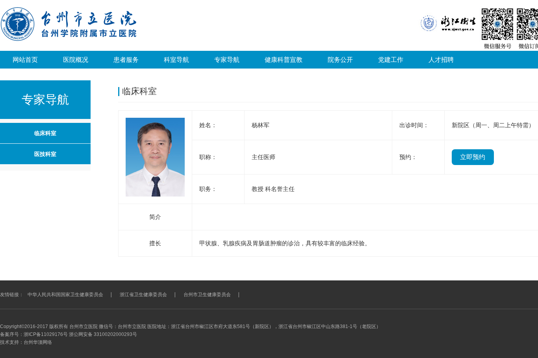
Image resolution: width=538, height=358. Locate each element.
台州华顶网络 (38, 342)
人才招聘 (441, 59)
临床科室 (45, 133)
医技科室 (45, 154)
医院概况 (75, 59)
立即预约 (472, 157)
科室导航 (176, 59)
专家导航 (226, 59)
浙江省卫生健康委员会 (143, 294)
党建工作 (390, 59)
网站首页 (25, 59)
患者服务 (126, 59)
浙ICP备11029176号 (46, 334)
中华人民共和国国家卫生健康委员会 (65, 294)
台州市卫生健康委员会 (207, 294)
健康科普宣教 (283, 59)
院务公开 (340, 59)
